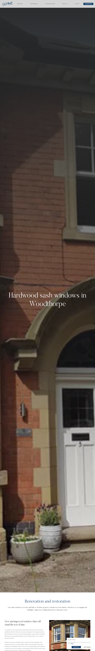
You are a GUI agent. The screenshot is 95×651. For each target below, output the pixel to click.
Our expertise (34, 3)
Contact (77, 3)
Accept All (76, 647)
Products (20, 3)
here (72, 643)
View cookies (86, 647)
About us (65, 3)
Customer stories (50, 3)
